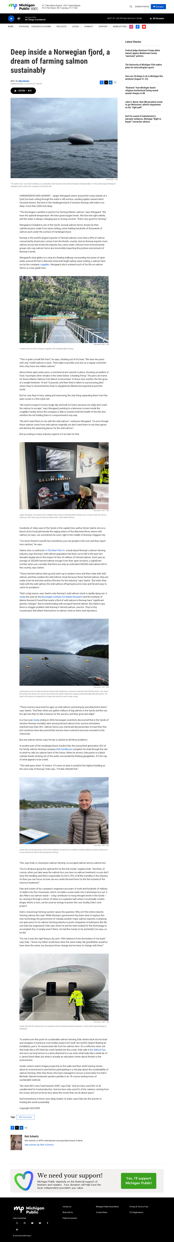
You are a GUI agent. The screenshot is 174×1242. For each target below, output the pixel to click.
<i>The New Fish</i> (55, 550)
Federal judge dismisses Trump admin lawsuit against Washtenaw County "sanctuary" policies (142, 53)
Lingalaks (44, 264)
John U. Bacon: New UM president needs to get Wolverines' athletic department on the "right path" (144, 105)
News (11, 27)
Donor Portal (142, 7)
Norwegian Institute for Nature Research (62, 596)
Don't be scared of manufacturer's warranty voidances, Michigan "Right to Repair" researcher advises (143, 119)
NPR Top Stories (25, 1117)
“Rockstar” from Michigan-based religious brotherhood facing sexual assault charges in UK (141, 90)
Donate (159, 6)
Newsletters (120, 27)
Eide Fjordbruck (64, 749)
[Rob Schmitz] (16, 1142)
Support (103, 27)
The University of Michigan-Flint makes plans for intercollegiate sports (143, 66)
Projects (62, 27)
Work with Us (68, 1212)
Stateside (24, 27)
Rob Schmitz (24, 81)
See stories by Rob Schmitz (39, 1144)
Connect (88, 27)
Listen (75, 27)
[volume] (19, 18)
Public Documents (70, 1218)
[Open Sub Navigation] (15, 27)
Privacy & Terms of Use (139, 1207)
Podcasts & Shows (41, 27)
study (22, 596)
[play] (11, 18)
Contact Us (67, 1207)
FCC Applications (136, 1212)
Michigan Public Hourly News (107, 1207)
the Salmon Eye (97, 1049)
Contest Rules (101, 1212)
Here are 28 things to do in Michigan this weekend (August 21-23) (144, 77)
